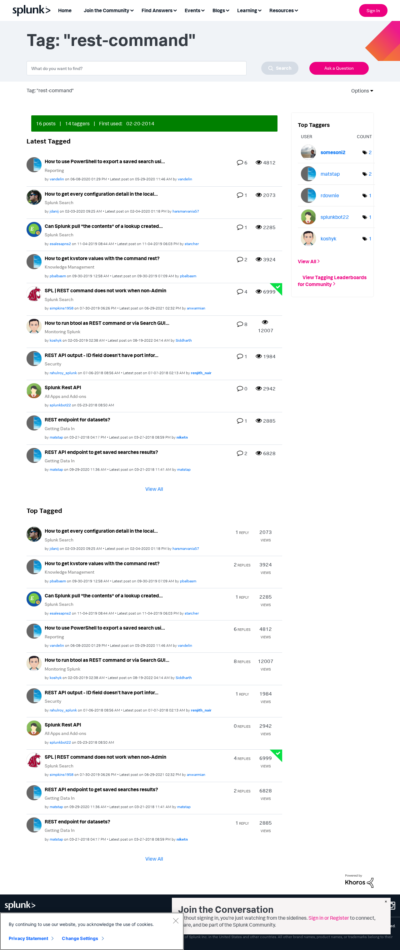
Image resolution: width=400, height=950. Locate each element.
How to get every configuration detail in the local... (101, 194)
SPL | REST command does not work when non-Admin (105, 290)
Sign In (373, 10)
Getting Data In (60, 428)
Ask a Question (339, 68)
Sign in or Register (328, 918)
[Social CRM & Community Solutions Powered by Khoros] (359, 880)
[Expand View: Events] (203, 10)
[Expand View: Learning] (260, 10)
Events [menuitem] (192, 10)
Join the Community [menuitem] (106, 10)
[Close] (175, 920)
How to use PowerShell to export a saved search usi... (105, 161)
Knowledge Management (69, 266)
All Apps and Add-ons (65, 396)
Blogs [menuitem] (218, 10)
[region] (92, 931)
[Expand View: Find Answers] (175, 10)
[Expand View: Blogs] (227, 10)
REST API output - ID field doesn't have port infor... (101, 355)
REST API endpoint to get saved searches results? (101, 452)
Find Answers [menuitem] (157, 10)
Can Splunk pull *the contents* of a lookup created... (104, 226)
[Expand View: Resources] (296, 10)
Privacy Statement (28, 938)
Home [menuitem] (65, 10)
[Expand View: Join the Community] (132, 10)
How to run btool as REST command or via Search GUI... (107, 323)
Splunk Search (59, 202)
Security (53, 363)
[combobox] (162, 68)
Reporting (54, 170)
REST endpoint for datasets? (77, 419)
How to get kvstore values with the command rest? (102, 258)
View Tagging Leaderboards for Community (332, 280)
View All (154, 489)
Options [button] (358, 91)
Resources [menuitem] (281, 10)
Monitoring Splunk (62, 331)
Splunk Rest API (63, 387)
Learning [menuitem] (247, 10)
